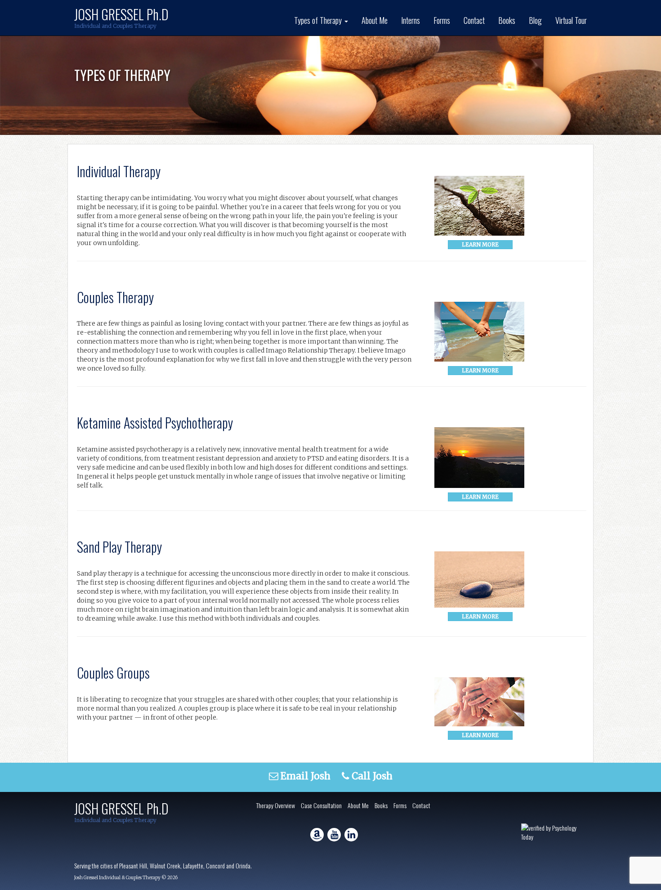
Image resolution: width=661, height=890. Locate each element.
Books (506, 20)
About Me (375, 20)
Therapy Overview (275, 805)
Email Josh (304, 776)
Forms (441, 20)
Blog (535, 20)
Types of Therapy (319, 20)
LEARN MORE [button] (480, 244)
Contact (474, 20)
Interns (410, 20)
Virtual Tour (571, 20)
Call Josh (371, 776)
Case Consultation (321, 805)
